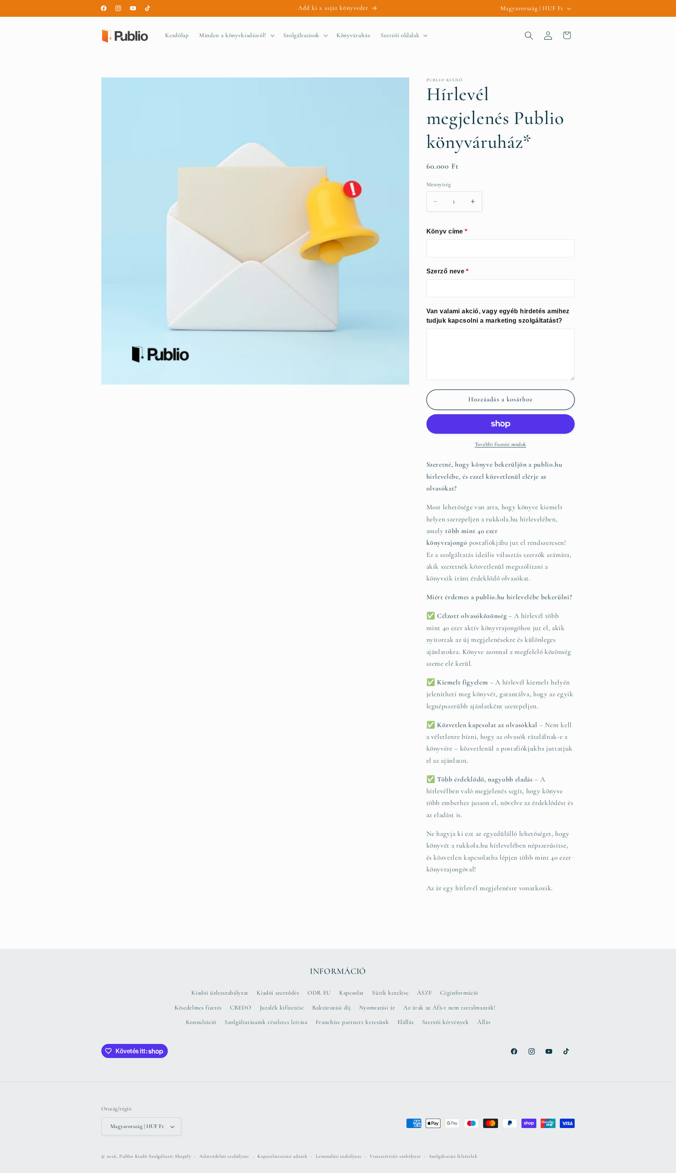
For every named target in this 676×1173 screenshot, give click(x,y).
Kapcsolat (351, 992)
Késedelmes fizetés (198, 1007)
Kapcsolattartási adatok (282, 1156)
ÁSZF (424, 992)
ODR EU (319, 992)
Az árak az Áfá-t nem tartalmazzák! (449, 1007)
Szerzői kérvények (445, 1022)
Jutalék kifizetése (282, 1007)
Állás (483, 1022)
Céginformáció (459, 992)
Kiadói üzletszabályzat (219, 992)
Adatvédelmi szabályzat (224, 1156)
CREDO (240, 1007)
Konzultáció (201, 1022)
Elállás (405, 1022)
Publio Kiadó (133, 1156)
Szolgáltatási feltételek (453, 1156)
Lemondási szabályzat (338, 1156)
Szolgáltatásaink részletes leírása (266, 1022)
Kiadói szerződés (278, 992)
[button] (236, 36)
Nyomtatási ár (377, 1007)
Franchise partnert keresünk (352, 1022)
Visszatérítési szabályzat (395, 1156)
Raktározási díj (331, 1007)
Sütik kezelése (390, 992)
